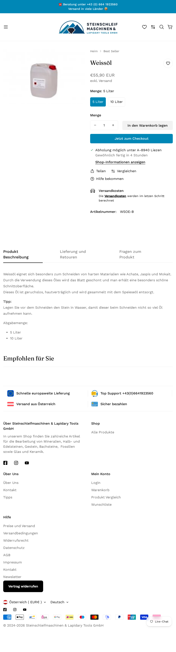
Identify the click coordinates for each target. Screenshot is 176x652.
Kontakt (10, 490)
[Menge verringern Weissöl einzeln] (95, 125)
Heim (94, 51)
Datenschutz (14, 548)
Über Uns (10, 483)
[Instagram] (16, 463)
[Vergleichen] (153, 27)
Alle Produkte (102, 432)
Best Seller (111, 51)
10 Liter (116, 102)
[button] (161, 27)
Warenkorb (100, 490)
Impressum (12, 562)
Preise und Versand (19, 526)
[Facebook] (5, 463)
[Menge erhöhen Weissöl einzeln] (113, 125)
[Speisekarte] (5, 27)
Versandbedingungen (20, 533)
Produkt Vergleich (106, 497)
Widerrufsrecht (16, 540)
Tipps (7, 497)
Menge (95, 115)
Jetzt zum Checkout (132, 138)
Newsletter (12, 577)
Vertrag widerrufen (23, 586)
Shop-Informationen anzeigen (120, 162)
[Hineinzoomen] (79, 58)
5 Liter (98, 102)
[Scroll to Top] (165, 643)
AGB (6, 555)
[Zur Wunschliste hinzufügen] (168, 63)
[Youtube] (27, 463)
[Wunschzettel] (144, 27)
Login (95, 483)
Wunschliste (101, 504)
